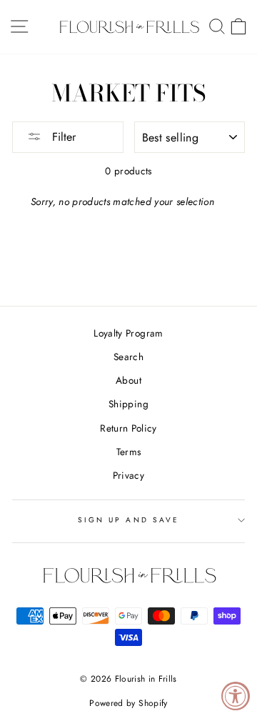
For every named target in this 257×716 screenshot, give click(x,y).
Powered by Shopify (128, 703)
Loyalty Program (128, 333)
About (128, 380)
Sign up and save (128, 519)
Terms (128, 451)
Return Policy (128, 428)
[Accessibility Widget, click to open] (235, 696)
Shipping (128, 404)
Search (128, 356)
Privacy (128, 475)
